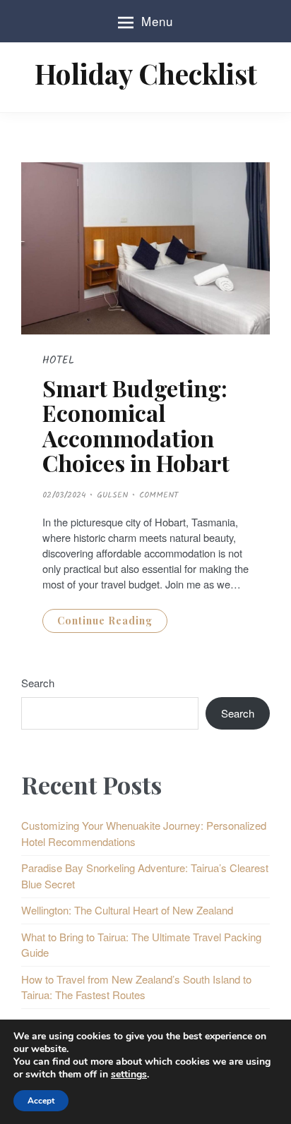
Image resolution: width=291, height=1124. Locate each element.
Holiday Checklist (146, 73)
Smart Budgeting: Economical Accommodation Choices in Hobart (136, 425)
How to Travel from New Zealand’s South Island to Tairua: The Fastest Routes (136, 987)
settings (129, 1074)
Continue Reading (105, 620)
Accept (41, 1100)
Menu (157, 21)
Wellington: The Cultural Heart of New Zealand (127, 909)
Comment (158, 495)
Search (37, 682)
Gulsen (112, 495)
